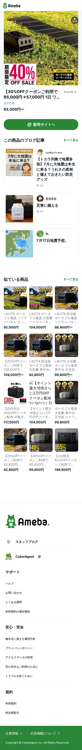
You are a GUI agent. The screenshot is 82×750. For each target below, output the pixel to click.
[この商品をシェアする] (74, 20)
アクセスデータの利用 (19, 657)
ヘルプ (9, 583)
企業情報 (11, 733)
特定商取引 (12, 712)
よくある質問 (13, 602)
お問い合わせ (13, 592)
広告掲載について (43, 733)
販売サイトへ (44, 124)
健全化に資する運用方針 (20, 639)
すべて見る (71, 140)
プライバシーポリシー (19, 648)
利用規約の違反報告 (17, 611)
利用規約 (10, 703)
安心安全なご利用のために (21, 666)
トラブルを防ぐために (19, 676)
